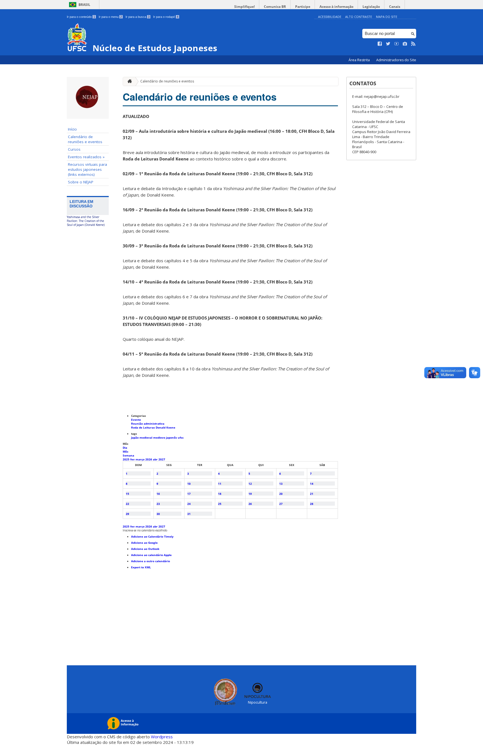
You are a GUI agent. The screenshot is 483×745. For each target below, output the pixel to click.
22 (127, 504)
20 (281, 494)
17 (189, 494)
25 (219, 504)
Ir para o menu (110, 16)
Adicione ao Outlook (145, 549)
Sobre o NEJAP (80, 182)
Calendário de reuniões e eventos (85, 139)
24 (189, 504)
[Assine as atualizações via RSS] (413, 44)
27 (281, 504)
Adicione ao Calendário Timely (152, 536)
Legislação (371, 6)
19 (250, 494)
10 (189, 484)
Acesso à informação (336, 6)
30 (158, 514)
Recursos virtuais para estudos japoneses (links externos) (87, 169)
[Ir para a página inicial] (128, 81)
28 (311, 504)
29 (127, 514)
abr (155, 459)
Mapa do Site (386, 17)
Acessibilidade (329, 17)
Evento (136, 420)
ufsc (181, 437)
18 (219, 494)
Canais (394, 6)
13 (281, 484)
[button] (145, 530)
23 (158, 504)
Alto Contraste (358, 17)
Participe (302, 6)
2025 (126, 459)
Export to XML (141, 567)
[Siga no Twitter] (388, 44)
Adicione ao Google (144, 543)
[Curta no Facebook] (380, 44)
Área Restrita (360, 60)
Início (72, 129)
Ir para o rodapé (165, 16)
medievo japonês (165, 437)
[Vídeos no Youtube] (396, 44)
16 (158, 494)
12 (250, 484)
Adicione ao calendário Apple (151, 555)
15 (127, 494)
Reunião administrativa (147, 423)
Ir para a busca (138, 16)
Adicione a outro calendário (150, 561)
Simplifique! (244, 6)
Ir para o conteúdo (81, 16)
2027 (161, 459)
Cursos (74, 149)
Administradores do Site (396, 60)
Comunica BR (275, 6)
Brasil (84, 4)
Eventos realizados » (86, 156)
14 (311, 484)
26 (250, 504)
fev (133, 459)
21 (311, 494)
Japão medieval (142, 437)
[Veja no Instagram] (405, 44)
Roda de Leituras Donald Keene (153, 427)
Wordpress (162, 736)
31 (189, 514)
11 (219, 484)
